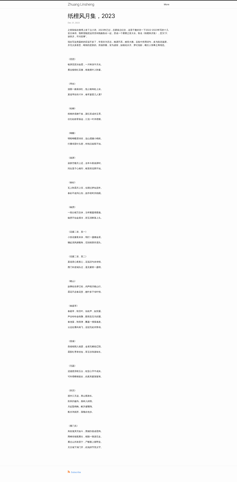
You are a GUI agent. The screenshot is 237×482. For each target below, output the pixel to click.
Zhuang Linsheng (81, 4)
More (166, 4)
